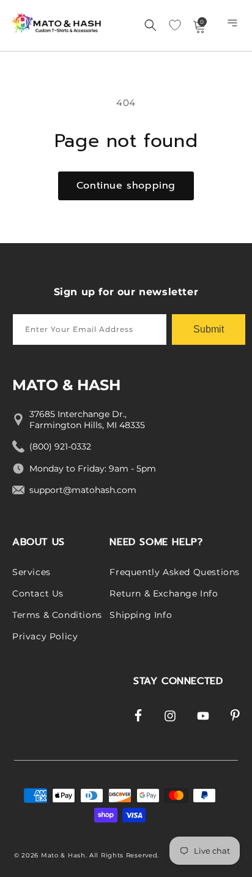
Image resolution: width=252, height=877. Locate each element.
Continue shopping (126, 185)
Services (31, 572)
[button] (234, 26)
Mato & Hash (63, 855)
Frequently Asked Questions (174, 572)
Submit (208, 329)
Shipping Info (140, 614)
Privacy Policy (45, 636)
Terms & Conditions (57, 614)
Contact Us (38, 593)
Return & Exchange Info (163, 593)
